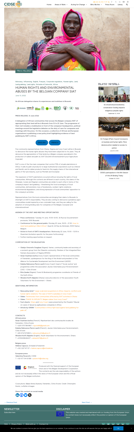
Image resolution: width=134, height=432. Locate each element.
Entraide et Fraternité (44, 84)
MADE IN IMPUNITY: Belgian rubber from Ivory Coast (46, 299)
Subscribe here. (10, 412)
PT (106, 2)
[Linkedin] (17, 395)
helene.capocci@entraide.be (42, 348)
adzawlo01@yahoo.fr (40, 338)
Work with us (30, 424)
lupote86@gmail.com (41, 326)
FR (102, 2)
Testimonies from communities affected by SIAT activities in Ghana (51, 297)
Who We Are (95, 5)
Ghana (33, 302)
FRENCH (54, 143)
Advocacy (19, 82)
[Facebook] (21, 395)
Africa (55, 84)
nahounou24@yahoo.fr (41, 333)
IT (104, 2)
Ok (118, 428)
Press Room (109, 5)
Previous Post (10, 402)
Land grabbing (20, 84)
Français (42, 82)
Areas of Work (60, 5)
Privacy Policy (17, 424)
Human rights (68, 82)
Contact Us (43, 424)
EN (94, 2)
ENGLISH (42, 143)
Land (76, 82)
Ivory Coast (43, 302)
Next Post (87, 402)
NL (109, 2)
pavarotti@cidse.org (40, 358)
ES (99, 2)
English (35, 82)
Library (120, 5)
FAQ (6, 424)
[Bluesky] (25, 395)
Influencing (28, 82)
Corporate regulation (54, 82)
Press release (24, 71)
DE (97, 2)
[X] (30, 395)
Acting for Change (78, 5)
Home (49, 5)
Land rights (31, 84)
